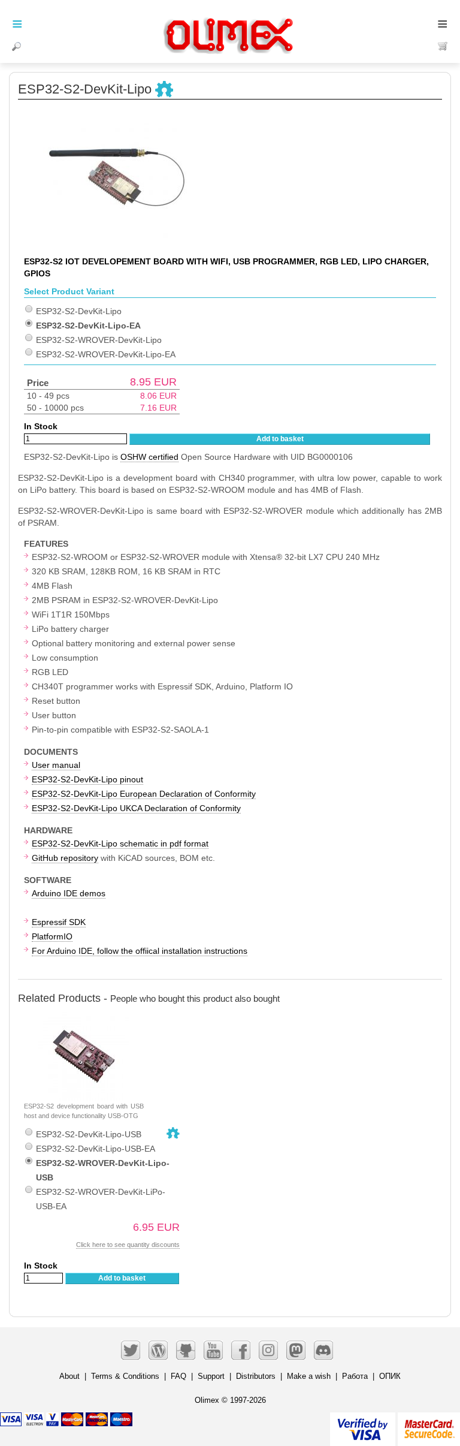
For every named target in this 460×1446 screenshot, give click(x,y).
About (69, 1376)
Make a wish (309, 1376)
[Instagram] (268, 1350)
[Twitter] (130, 1350)
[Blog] (158, 1350)
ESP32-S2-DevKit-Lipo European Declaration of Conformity (144, 794)
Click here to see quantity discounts (128, 1244)
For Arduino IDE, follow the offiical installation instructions (139, 951)
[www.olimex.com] (230, 21)
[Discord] (323, 1350)
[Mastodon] (295, 1350)
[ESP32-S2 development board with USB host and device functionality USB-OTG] (84, 1018)
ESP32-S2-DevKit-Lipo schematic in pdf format (120, 843)
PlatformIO (52, 936)
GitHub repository (65, 858)
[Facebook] (240, 1350)
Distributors (256, 1376)
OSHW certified (149, 457)
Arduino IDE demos (68, 893)
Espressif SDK (59, 922)
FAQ (178, 1376)
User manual (56, 765)
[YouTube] (213, 1350)
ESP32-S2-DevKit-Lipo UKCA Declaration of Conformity (136, 808)
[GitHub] (185, 1350)
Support (211, 1376)
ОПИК (390, 1376)
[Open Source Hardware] (164, 90)
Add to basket (280, 439)
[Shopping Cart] (443, 46)
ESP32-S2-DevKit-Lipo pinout (87, 779)
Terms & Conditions (125, 1376)
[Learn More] (429, 1424)
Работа (355, 1376)
